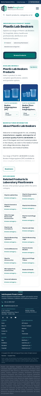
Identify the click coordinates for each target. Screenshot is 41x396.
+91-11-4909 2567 (9, 302)
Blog (2, 340)
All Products (25, 323)
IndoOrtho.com (26, 342)
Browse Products (20, 55)
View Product (11, 114)
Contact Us (4, 331)
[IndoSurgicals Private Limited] (12, 8)
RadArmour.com (26, 348)
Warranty (24, 328)
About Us (3, 325)
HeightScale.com (27, 345)
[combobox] (18, 15)
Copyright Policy (11, 355)
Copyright (3, 348)
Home (3, 323)
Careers (3, 333)
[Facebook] (3, 317)
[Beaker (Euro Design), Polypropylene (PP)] (29, 92)
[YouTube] (15, 317)
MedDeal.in (25, 340)
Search (37, 15)
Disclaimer (4, 345)
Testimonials (25, 333)
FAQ (23, 331)
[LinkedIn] (11, 317)
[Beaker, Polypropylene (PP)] (11, 92)
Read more (9, 169)
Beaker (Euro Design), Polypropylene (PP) (28, 108)
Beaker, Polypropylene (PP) (10, 107)
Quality (3, 328)
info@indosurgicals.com (11, 306)
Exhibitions (4, 342)
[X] (7, 317)
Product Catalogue (26, 325)
